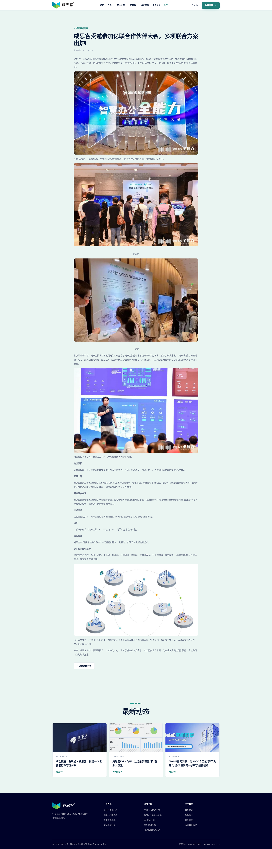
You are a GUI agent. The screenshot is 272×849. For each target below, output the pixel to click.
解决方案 (121, 5)
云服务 (133, 5)
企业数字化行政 (110, 810)
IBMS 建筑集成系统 (153, 815)
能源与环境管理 (110, 815)
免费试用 (210, 5)
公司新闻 (189, 820)
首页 (102, 5)
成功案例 (145, 5)
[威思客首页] (63, 5)
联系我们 (189, 815)
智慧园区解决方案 (152, 829)
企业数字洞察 (109, 824)
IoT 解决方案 (150, 824)
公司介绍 (189, 810)
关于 (166, 5)
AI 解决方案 (149, 820)
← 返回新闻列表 (81, 28)
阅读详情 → (60, 771)
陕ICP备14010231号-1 (97, 844)
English (195, 5)
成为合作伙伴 (191, 824)
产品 (109, 5)
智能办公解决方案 (152, 810)
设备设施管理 (109, 820)
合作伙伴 (156, 5)
